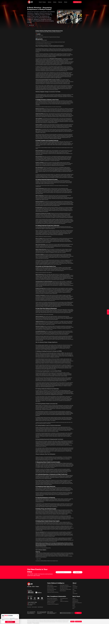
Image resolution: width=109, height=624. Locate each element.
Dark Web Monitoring (63, 587)
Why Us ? (74, 585)
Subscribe (78, 572)
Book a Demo (10, 621)
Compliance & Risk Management (53, 604)
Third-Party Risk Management (52, 599)
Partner (74, 604)
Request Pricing (75, 599)
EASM (61, 599)
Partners (65, 2)
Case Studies (75, 593)
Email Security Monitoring (51, 589)
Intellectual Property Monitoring (52, 592)
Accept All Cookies (78, 621)
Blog (73, 589)
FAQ (73, 592)
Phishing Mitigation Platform (52, 586)
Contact (74, 606)
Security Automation (50, 602)
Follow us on (30, 25)
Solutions (49, 2)
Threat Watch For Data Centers (65, 589)
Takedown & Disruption (51, 601)
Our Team (74, 590)
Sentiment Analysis (50, 587)
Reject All (72, 621)
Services (54, 2)
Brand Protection (63, 590)
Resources (60, 2)
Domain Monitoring (50, 590)
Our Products (75, 586)
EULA (73, 608)
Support (74, 598)
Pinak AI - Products (42, 2)
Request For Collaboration (77, 602)
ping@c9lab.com (75, 601)
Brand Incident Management (52, 598)
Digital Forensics (50, 585)
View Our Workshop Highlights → (41, 549)
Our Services (75, 587)
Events (74, 605)
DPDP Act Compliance (64, 601)
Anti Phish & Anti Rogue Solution (65, 586)
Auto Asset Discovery (64, 598)
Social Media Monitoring (64, 585)
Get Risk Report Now (77, 2)
